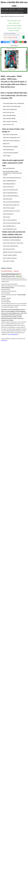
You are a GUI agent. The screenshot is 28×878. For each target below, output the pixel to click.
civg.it (9, 334)
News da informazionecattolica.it (11, 202)
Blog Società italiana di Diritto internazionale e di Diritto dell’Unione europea (12, 173)
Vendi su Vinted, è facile (14, 23)
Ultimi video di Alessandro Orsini (11, 137)
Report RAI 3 (6, 143)
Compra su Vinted (11, 69)
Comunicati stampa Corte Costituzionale (13, 103)
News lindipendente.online (10, 229)
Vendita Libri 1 (12, 9)
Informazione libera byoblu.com (11, 205)
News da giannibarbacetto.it (10, 192)
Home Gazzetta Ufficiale (9, 115)
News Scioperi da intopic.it (10, 258)
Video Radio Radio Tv (8, 149)
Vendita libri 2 (20, 9)
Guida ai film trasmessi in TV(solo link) (13, 243)
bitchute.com (4, 340)
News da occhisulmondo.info (10, 189)
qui (20, 274)
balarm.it (16, 271)
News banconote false (9, 249)
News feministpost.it (8, 214)
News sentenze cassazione (10, 121)
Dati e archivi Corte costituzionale (11, 106)
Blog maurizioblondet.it (9, 168)
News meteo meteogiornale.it (10, 246)
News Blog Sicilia (7, 199)
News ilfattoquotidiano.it (9, 183)
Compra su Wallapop (11, 48)
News (21, 12)
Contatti (6, 9)
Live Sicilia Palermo (6, 271)
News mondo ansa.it (8, 186)
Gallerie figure (4, 12)
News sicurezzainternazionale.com (12, 177)
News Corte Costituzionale (10, 109)
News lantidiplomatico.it (9, 226)
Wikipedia (18, 276)
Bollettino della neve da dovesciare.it (12, 252)
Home (2, 9)
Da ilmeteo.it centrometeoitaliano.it (12, 240)
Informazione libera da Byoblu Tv (11, 140)
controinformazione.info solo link (11, 211)
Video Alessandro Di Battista (10, 146)
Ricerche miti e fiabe (14, 12)
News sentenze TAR (8, 124)
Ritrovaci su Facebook (14, 30)
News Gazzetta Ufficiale (9, 118)
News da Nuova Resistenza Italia (11, 223)
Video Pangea (6, 155)
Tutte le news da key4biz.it (10, 220)
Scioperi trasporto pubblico (10, 255)
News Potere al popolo (9, 208)
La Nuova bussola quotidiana (10, 152)
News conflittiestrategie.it (9, 180)
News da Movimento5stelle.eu (11, 195)
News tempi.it (6, 217)
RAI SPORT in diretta (8, 261)
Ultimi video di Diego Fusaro (10, 134)
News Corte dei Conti (8, 112)
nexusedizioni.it (14, 334)
